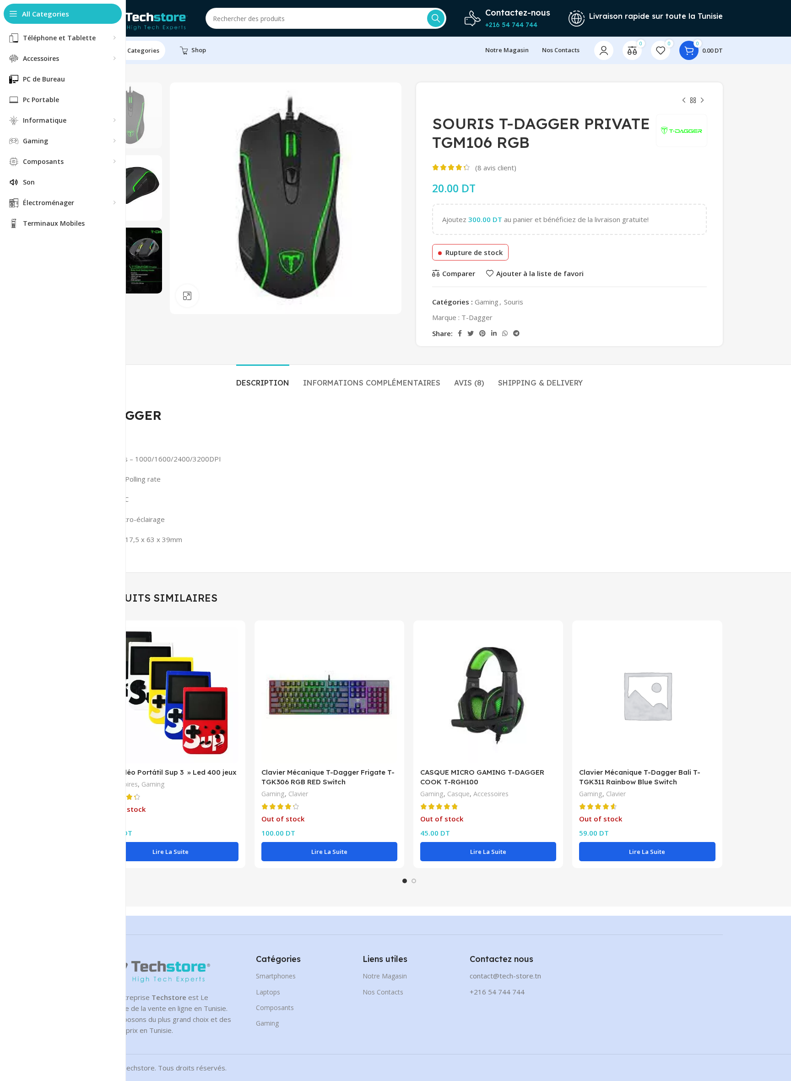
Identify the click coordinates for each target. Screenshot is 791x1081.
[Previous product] (683, 100)
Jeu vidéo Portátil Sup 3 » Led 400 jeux (170, 772)
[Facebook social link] (460, 333)
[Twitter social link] (471, 333)
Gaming (486, 301)
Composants (275, 1007)
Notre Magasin (385, 976)
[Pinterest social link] (482, 333)
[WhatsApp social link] (504, 333)
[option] (129, 115)
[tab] (262, 378)
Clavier (298, 793)
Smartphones (276, 976)
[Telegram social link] (516, 333)
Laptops (268, 992)
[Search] (435, 18)
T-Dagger (477, 317)
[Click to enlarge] (187, 295)
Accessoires (491, 793)
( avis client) (495, 167)
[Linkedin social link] (493, 333)
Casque (458, 793)
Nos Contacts (383, 992)
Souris (513, 301)
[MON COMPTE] (604, 50)
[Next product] (702, 100)
